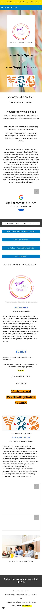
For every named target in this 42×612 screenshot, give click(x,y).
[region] (21, 2)
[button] (2, 7)
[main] (21, 61)
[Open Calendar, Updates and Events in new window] (36, 486)
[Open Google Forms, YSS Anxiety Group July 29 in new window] (36, 191)
